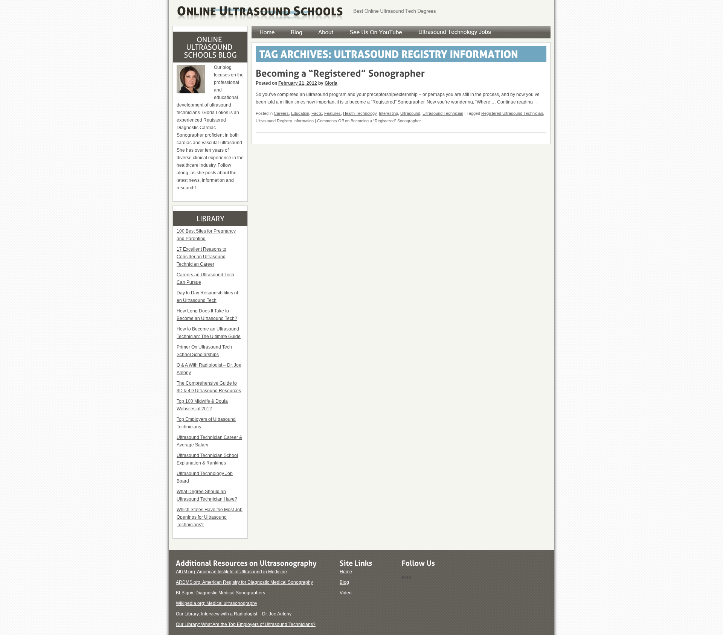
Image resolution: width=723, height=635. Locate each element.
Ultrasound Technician (443, 113)
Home (346, 571)
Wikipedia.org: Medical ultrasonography (216, 603)
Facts (316, 113)
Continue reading (517, 102)
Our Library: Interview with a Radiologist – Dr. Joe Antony (233, 614)
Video (346, 592)
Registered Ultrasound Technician (512, 113)
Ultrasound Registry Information (285, 121)
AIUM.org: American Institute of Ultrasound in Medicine (231, 571)
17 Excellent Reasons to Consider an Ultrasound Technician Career (201, 257)
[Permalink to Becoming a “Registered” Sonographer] (340, 72)
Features (332, 113)
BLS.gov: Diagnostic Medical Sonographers (220, 592)
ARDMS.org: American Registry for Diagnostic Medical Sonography (244, 582)
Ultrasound (410, 113)
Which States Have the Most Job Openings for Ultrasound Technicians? (210, 517)
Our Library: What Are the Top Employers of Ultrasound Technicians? (246, 624)
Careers (281, 113)
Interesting (388, 113)
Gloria (331, 83)
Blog (344, 582)
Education (300, 113)
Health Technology (360, 113)
